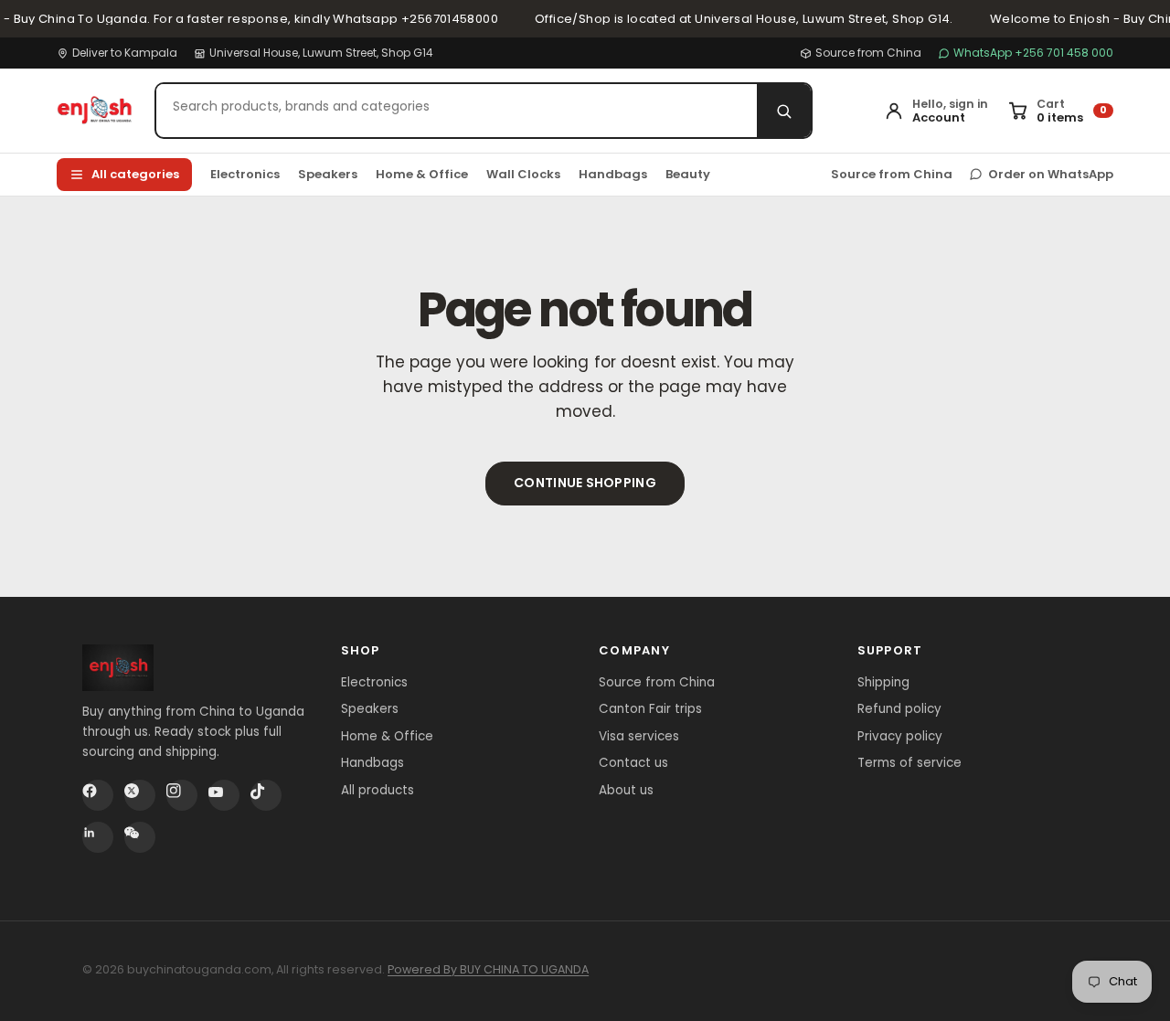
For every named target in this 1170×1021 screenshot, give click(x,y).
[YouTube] (223, 795)
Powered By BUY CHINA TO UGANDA (488, 969)
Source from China (868, 52)
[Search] (784, 110)
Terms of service (909, 762)
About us (626, 790)
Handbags (613, 174)
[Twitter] (139, 795)
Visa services (639, 736)
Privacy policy (899, 736)
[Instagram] (181, 795)
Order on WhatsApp (1050, 174)
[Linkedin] (97, 837)
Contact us (633, 762)
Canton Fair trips (650, 709)
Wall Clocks (523, 174)
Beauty (687, 174)
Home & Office (422, 174)
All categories (135, 174)
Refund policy (899, 709)
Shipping (883, 682)
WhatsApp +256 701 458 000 (1033, 52)
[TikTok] (266, 795)
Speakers (327, 174)
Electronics (245, 174)
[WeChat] (139, 837)
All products (377, 790)
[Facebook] (97, 795)
